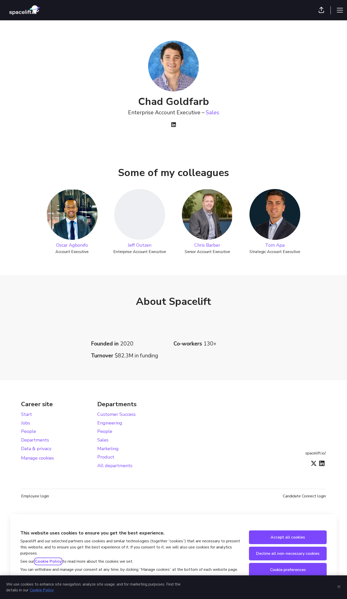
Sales (212, 112)
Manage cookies (37, 458)
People (28, 431)
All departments (114, 466)
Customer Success (116, 414)
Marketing (108, 449)
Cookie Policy (48, 561)
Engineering (109, 423)
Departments (35, 440)
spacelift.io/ (315, 453)
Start (26, 414)
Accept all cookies (288, 537)
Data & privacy (36, 449)
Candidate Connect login (304, 496)
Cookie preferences (288, 570)
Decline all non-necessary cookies (288, 553)
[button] (321, 10)
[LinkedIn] (173, 125)
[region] (173, 587)
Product (105, 457)
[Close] (338, 586)
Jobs (25, 423)
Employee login (35, 496)
